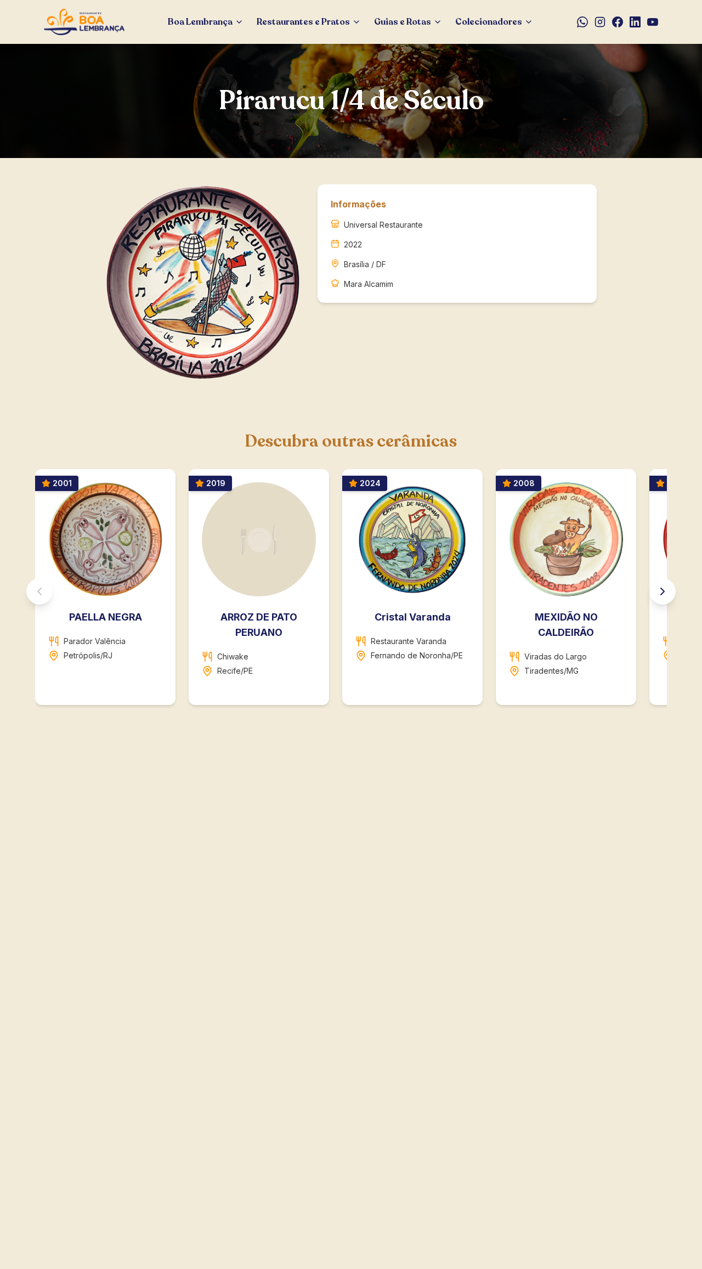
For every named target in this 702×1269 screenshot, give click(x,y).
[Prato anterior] (39, 591)
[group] (351, 591)
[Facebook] (617, 21)
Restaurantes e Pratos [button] (303, 22)
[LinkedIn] (635, 21)
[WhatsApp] (582, 21)
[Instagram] (600, 21)
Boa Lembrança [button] (200, 22)
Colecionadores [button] (488, 22)
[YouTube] (652, 21)
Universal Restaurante (383, 224)
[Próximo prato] (662, 591)
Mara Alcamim (368, 284)
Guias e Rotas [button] (402, 22)
